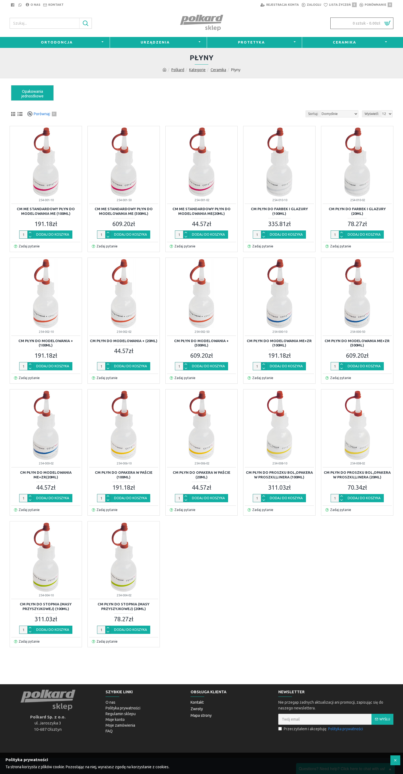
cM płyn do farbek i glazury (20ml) (357, 211)
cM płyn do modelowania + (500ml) (201, 343)
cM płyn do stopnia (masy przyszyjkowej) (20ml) (123, 606)
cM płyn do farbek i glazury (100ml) (279, 211)
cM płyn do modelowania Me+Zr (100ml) (279, 343)
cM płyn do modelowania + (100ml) (45, 343)
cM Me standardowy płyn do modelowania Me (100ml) (46, 211)
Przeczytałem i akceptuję (323, 729)
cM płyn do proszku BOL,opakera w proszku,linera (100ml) (279, 474)
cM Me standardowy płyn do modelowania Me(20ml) (201, 211)
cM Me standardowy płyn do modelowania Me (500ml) (124, 211)
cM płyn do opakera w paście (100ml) (123, 474)
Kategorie (197, 70)
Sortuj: (313, 113)
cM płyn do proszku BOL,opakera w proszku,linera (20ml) (357, 474)
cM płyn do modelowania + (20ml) (123, 341)
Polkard (177, 70)
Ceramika (218, 70)
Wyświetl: (372, 113)
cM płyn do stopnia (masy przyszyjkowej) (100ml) (46, 606)
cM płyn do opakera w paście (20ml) (201, 474)
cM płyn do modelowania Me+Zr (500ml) (357, 343)
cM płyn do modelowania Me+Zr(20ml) (46, 474)
